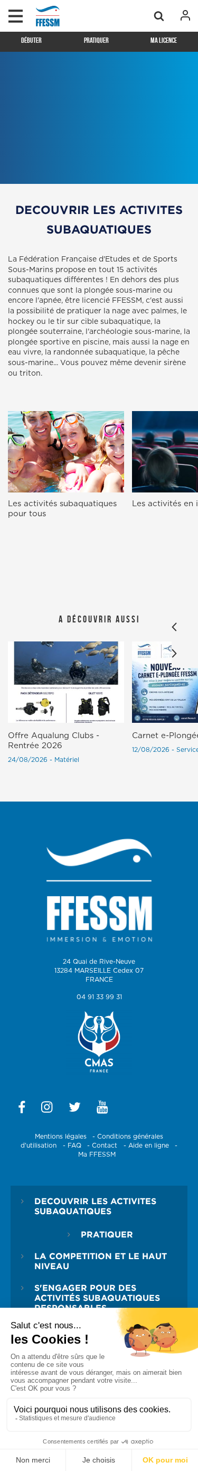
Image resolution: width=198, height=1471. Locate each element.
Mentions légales (61, 1136)
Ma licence (163, 40)
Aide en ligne (148, 1145)
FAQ (74, 1145)
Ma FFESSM (97, 1154)
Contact (104, 1145)
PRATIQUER (107, 1234)
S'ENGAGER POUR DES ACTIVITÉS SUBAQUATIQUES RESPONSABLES (97, 1297)
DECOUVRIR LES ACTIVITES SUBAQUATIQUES (95, 1206)
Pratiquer (96, 40)
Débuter (31, 40)
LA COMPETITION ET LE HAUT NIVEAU (100, 1261)
